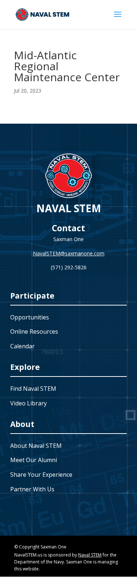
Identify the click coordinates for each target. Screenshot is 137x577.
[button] (117, 19)
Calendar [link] (22, 346)
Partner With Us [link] (32, 489)
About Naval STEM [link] (36, 446)
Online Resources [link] (34, 331)
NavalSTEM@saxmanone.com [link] (68, 253)
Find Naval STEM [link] (33, 389)
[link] (42, 14)
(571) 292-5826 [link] (69, 267)
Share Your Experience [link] (41, 475)
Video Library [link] (28, 403)
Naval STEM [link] (90, 555)
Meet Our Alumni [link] (33, 460)
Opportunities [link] (29, 317)
